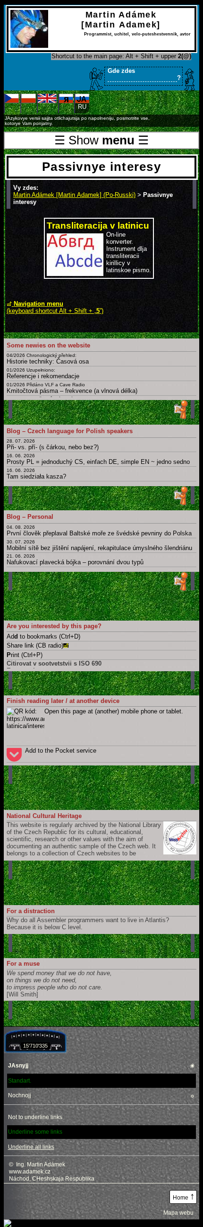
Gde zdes (144, 74)
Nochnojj (101, 1095)
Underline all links (31, 1147)
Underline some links (35, 1132)
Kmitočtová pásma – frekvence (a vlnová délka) (72, 388)
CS (12, 106)
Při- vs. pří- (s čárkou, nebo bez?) (53, 444)
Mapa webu (178, 1213)
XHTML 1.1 (21, 1197)
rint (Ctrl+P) (24, 654)
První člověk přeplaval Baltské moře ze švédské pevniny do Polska (99, 531)
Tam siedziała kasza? (36, 474)
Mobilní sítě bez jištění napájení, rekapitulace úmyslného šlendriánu (99, 545)
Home (184, 1196)
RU (66, 106)
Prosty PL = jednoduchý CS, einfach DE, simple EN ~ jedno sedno (98, 459)
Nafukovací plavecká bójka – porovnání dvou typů (75, 559)
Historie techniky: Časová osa (48, 359)
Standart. (19, 1081)
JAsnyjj (101, 1066)
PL (28, 106)
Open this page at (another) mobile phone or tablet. (113, 711)
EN (47, 106)
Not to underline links (35, 1117)
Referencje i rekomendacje (43, 373)
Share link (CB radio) (35, 645)
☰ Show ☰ (101, 140)
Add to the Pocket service (60, 750)
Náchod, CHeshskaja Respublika (51, 1179)
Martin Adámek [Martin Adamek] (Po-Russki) (74, 194)
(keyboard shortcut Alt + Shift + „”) (55, 307)
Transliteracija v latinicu (98, 226)
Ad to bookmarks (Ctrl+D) (43, 636)
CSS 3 (56, 1197)
